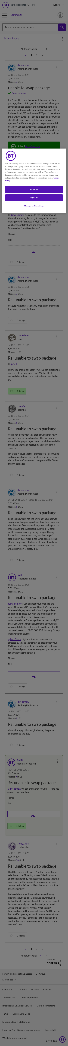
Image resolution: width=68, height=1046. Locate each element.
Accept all (34, 189)
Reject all (34, 198)
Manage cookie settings (34, 206)
